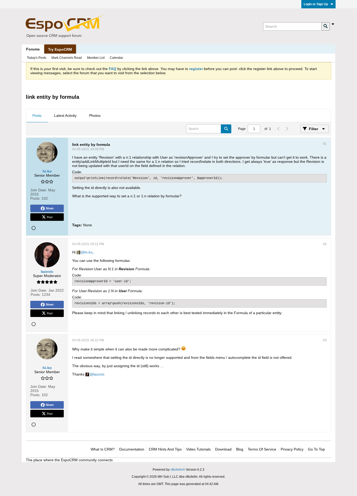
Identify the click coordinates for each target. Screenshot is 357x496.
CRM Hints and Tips (165, 449)
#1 (325, 144)
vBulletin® (177, 469)
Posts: (35, 198)
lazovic (99, 374)
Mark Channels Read (66, 58)
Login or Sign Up (316, 4)
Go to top (316, 449)
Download (223, 449)
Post (50, 217)
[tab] (37, 116)
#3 (325, 340)
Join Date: (38, 190)
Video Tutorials (198, 449)
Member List (96, 58)
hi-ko (88, 252)
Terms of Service (262, 449)
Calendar (116, 58)
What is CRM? (103, 449)
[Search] (325, 26)
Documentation (131, 449)
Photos (95, 115)
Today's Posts (36, 58)
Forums (33, 49)
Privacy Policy (292, 449)
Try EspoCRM (60, 49)
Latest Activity (65, 115)
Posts (37, 115)
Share (50, 208)
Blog (239, 449)
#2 (325, 244)
